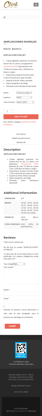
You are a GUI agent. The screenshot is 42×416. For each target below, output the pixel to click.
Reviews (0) (21, 142)
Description (21, 134)
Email (6, 298)
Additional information (21, 138)
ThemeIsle (32, 411)
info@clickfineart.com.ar (21, 385)
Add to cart (21, 117)
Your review (9, 267)
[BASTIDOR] (21, 25)
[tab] (21, 134)
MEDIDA (6, 93)
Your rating (8, 264)
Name (7, 290)
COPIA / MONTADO (9, 102)
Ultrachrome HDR (11, 66)
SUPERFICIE (7, 97)
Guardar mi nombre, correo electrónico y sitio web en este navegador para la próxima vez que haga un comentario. (21, 313)
